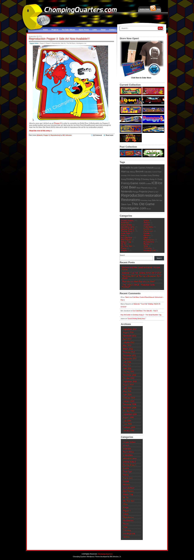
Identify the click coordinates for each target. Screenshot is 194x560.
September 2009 (130, 414)
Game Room (84, 30)
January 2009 (128, 430)
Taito (129, 204)
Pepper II (48, 43)
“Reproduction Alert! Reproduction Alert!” (138, 281)
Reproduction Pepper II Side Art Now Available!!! (59, 38)
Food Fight (125, 233)
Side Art (63, 43)
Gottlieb (148, 183)
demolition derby (128, 227)
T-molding (148, 248)
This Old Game (70, 43)
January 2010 (128, 401)
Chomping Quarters (105, 554)
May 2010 (127, 391)
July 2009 (127, 421)
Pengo (135, 192)
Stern (124, 204)
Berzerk (139, 171)
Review (147, 244)
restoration (153, 195)
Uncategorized (149, 250)
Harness (147, 235)
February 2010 (129, 398)
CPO (129, 175)
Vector (148, 209)
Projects (55, 30)
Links (95, 30)
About (103, 30)
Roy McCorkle (126, 315)
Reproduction (56, 43)
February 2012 (129, 352)
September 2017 (130, 329)
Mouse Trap (152, 188)
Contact (112, 30)
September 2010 (130, 381)
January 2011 (128, 372)
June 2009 (127, 424)
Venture (147, 223)
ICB (154, 183)
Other (146, 237)
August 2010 (128, 385)
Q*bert (150, 192)
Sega (149, 200)
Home (45, 30)
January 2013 (128, 342)
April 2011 (127, 368)
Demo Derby (135, 175)
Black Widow (126, 225)
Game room (137, 183)
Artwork (40, 135)
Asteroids (157, 168)
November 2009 (129, 408)
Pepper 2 (42, 43)
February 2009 (129, 427)
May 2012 (127, 345)
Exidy (160, 179)
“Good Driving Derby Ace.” (136, 318)
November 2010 (129, 375)
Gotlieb (146, 233)
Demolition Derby (146, 175)
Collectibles (148, 172)
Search (122, 255)
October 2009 (128, 411)
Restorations (130, 200)
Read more (109, 135)
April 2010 (127, 394)
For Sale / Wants (68, 30)
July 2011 (127, 362)
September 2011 (129, 359)
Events (146, 229)
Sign (160, 200)
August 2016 (128, 332)
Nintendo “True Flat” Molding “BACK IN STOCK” (141, 273)
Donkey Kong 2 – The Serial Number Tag (147, 315)
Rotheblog (143, 200)
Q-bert (156, 192)
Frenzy (125, 183)
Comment (97, 135)
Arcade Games (138, 167)
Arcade (125, 167)
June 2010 (127, 388)
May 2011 (127, 365)
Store (146, 246)
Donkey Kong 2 (134, 179)
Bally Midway (130, 172)
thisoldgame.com (81, 43)
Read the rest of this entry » (40, 131)
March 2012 (128, 349)
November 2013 (129, 336)
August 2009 (128, 417)
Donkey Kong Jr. (149, 179)
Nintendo (126, 191)
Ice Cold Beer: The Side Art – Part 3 (145, 311)
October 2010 (128, 378)
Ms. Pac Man (126, 246)
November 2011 (129, 355)
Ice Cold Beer (126, 237)
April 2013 (127, 339)
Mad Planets (142, 188)
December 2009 (129, 404)
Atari (123, 171)
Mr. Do (124, 244)
